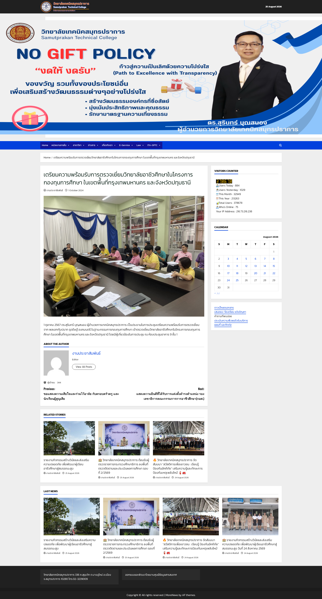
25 (237, 280)
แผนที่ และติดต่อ (223, 325)
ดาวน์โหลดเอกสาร (224, 308)
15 (274, 266)
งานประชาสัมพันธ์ (54, 190)
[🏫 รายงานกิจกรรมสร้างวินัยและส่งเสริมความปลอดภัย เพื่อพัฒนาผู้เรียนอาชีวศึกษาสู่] (250, 516)
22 (274, 273)
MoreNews (172, 595)
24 (228, 280)
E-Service (124, 145)
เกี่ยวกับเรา (107, 145)
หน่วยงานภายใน (58, 145)
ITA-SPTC (152, 145)
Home (45, 145)
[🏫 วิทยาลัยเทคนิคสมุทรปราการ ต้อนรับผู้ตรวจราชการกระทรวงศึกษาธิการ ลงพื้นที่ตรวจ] (124, 438)
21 (265, 273)
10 (228, 266)
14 (265, 266)
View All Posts (84, 367)
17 (228, 273)
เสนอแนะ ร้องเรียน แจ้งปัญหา (230, 312)
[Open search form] (280, 145)
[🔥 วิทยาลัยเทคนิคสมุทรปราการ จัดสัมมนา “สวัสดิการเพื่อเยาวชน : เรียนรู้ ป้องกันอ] (178, 438)
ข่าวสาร (91, 145)
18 (237, 273)
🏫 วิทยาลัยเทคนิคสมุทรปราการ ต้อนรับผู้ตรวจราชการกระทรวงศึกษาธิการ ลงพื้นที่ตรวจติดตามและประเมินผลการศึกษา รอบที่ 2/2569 (123, 466)
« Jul (217, 293)
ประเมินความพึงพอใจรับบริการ (231, 320)
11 (237, 266)
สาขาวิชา (77, 145)
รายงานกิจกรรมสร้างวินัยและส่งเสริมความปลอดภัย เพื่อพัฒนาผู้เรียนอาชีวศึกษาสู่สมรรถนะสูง (66, 464)
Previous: (81, 394)
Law (139, 145)
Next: (170, 394)
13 (255, 266)
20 (255, 273)
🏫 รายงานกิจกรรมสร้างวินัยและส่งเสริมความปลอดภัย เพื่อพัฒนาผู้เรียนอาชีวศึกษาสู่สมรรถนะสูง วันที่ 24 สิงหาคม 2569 (249, 544)
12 (246, 266)
